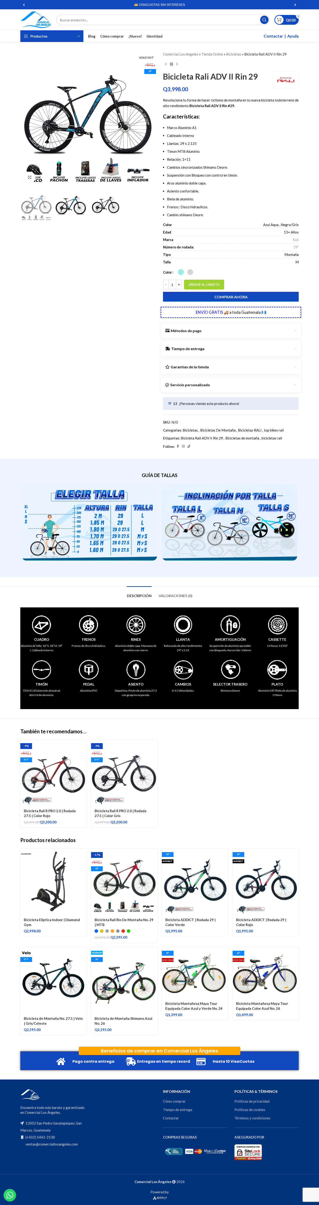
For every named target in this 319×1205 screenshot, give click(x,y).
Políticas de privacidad (251, 1101)
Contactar (273, 36)
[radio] (181, 272)
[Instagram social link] (183, 446)
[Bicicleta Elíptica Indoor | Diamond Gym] (53, 882)
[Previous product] (166, 64)
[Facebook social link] (178, 446)
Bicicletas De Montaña (218, 430)
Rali (296, 239)
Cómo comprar (174, 1101)
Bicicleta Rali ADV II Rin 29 (202, 438)
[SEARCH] (264, 20)
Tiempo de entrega (177, 1109)
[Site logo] (35, 19)
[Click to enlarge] (29, 177)
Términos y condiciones (252, 1118)
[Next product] (177, 64)
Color (167, 272)
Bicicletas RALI (250, 430)
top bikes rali (274, 430)
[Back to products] (171, 64)
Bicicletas (233, 54)
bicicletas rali (272, 438)
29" (296, 247)
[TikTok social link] (189, 446)
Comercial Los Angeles (180, 54)
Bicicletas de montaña (242, 438)
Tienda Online (212, 54)
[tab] (139, 593)
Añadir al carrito (204, 284)
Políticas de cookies (249, 1109)
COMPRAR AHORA (231, 297)
